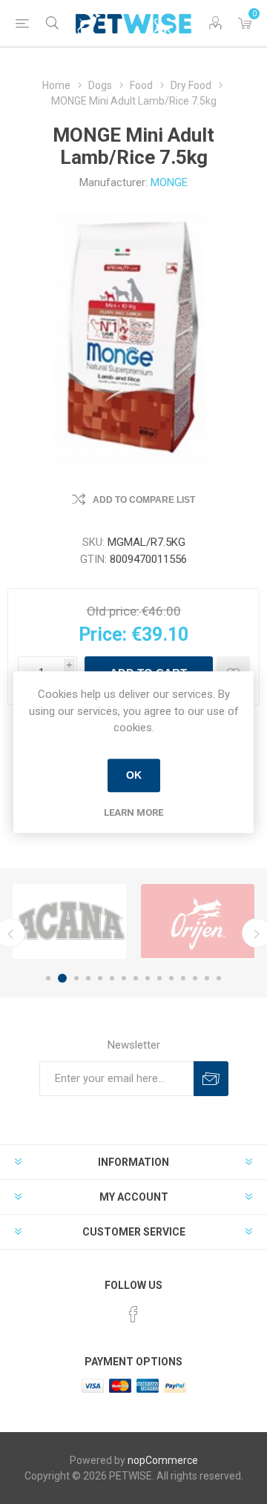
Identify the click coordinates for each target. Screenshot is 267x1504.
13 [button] (195, 978)
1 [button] (48, 978)
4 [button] (88, 978)
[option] (69, 921)
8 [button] (136, 978)
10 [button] (159, 978)
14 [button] (207, 978)
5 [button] (100, 978)
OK (134, 775)
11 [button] (171, 978)
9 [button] (147, 978)
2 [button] (62, 978)
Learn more (133, 812)
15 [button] (219, 978)
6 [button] (112, 978)
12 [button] (183, 978)
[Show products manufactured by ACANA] (69, 921)
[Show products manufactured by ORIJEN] (197, 921)
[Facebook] (133, 1314)
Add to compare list (144, 500)
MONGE (169, 182)
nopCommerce (163, 1460)
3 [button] (76, 978)
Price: (103, 634)
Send (211, 1078)
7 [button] (124, 978)
